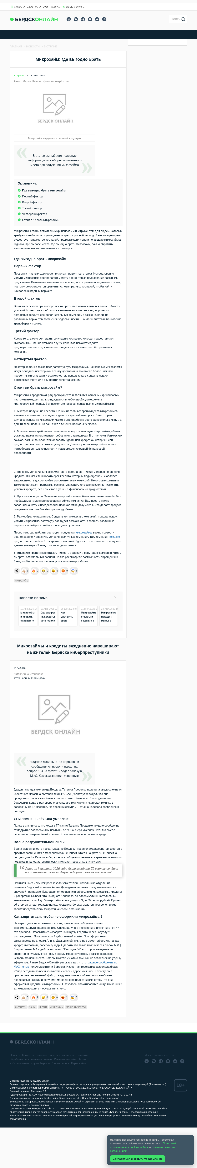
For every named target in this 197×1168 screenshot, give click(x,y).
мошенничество (76, 1007)
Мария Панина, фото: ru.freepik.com (46, 81)
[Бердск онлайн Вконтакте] (76, 19)
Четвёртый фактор (34, 214)
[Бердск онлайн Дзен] (97, 19)
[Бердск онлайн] (34, 19)
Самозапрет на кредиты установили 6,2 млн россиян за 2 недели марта (48, 624)
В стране (19, 75)
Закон (32, 1007)
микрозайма (84, 532)
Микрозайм (21, 581)
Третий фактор (32, 208)
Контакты (28, 1055)
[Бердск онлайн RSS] (104, 19)
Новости (15, 1055)
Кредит (43, 1007)
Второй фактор (32, 202)
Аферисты (21, 1007)
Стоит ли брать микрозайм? (40, 220)
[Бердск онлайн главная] (31, 1041)
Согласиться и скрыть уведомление (138, 1158)
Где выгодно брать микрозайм (44, 190)
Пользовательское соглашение (55, 1055)
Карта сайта (78, 1063)
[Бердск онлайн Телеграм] (83, 19)
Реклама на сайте (65, 1059)
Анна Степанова (33, 673)
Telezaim (114, 536)
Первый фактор (32, 196)
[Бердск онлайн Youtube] (90, 19)
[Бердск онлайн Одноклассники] (69, 19)
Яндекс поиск (60, 1063)
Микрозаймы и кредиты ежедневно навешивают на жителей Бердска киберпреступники (31, 624)
